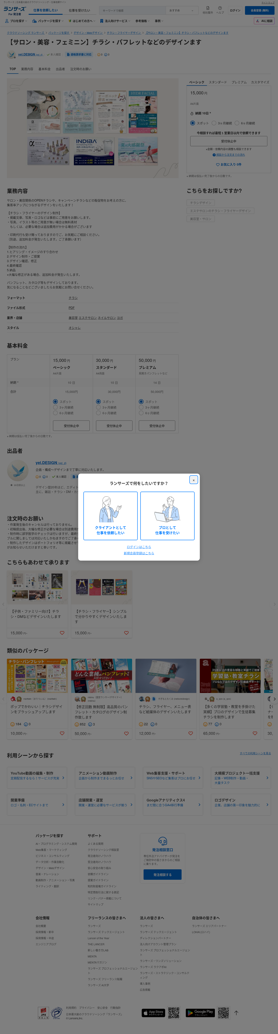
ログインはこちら (139, 547)
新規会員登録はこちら (139, 553)
